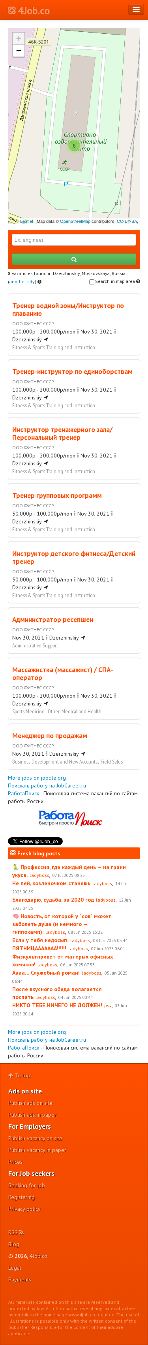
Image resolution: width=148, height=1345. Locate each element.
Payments (19, 1279)
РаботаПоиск (23, 793)
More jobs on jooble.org (37, 777)
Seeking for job (26, 1185)
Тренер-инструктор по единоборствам (72, 371)
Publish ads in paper (32, 1114)
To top (21, 1075)
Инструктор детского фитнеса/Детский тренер (73, 557)
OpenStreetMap (75, 221)
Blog (13, 1244)
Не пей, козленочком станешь (51, 883)
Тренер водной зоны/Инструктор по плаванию (68, 309)
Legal (14, 1267)
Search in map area (115, 281)
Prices (15, 1161)
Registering (21, 1197)
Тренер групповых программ (57, 495)
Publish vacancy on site (35, 1138)
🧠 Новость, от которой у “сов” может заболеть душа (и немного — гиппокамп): (61, 924)
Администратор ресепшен (52, 619)
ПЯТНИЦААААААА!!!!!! (39, 948)
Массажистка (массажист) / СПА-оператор (62, 673)
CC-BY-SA (127, 221)
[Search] (74, 259)
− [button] (18, 50)
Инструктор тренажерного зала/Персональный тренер (62, 433)
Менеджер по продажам (49, 735)
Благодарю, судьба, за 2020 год (53, 899)
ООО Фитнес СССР (33, 323)
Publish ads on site (30, 1102)
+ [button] (18, 38)
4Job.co (38, 1255)
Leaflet (26, 221)
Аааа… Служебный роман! (46, 972)
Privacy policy (24, 1208)
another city (22, 281)
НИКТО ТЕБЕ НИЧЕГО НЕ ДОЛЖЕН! (57, 1005)
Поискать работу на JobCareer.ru (47, 785)
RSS (13, 1232)
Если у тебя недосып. (40, 940)
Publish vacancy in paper (37, 1150)
